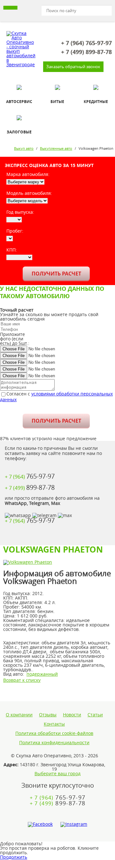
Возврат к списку (22, 680)
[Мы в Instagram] (73, 824)
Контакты (54, 724)
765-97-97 (86, 43)
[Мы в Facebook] (40, 824)
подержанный (42, 674)
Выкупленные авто (56, 148)
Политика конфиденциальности (54, 742)
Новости (72, 715)
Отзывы (48, 715)
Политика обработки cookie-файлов (54, 733)
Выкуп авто (24, 148)
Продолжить (13, 857)
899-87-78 (86, 52)
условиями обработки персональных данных (56, 396)
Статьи (95, 715)
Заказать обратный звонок (73, 66)
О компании (19, 715)
